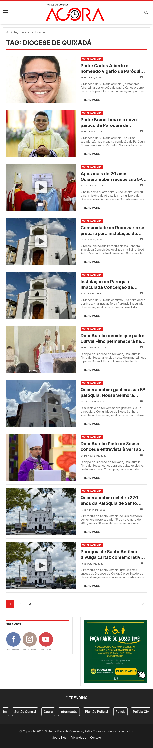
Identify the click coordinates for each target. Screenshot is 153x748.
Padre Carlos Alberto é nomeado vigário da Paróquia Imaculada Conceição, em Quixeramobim (112, 68)
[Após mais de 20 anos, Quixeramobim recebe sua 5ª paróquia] (41, 187)
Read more (92, 99)
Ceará (40, 712)
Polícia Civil (134, 712)
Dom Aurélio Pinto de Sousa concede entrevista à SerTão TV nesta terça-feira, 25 (111, 446)
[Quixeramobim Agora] (75, 12)
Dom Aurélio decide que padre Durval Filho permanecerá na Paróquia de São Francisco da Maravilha (112, 338)
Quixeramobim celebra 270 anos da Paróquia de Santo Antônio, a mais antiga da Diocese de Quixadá (109, 500)
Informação (61, 712)
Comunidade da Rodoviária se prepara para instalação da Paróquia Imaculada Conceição (114, 230)
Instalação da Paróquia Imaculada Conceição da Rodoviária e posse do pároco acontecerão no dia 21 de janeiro (112, 284)
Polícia (113, 712)
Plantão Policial (89, 712)
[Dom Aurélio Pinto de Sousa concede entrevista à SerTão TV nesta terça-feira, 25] (41, 457)
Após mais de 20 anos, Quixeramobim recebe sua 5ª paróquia (111, 176)
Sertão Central (17, 712)
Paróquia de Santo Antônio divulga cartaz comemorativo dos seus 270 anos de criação (112, 554)
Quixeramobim (91, 59)
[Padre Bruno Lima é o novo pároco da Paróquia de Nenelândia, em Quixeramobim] (41, 133)
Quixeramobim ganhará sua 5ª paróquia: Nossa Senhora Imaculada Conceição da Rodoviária (113, 392)
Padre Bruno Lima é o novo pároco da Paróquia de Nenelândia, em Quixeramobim (113, 122)
